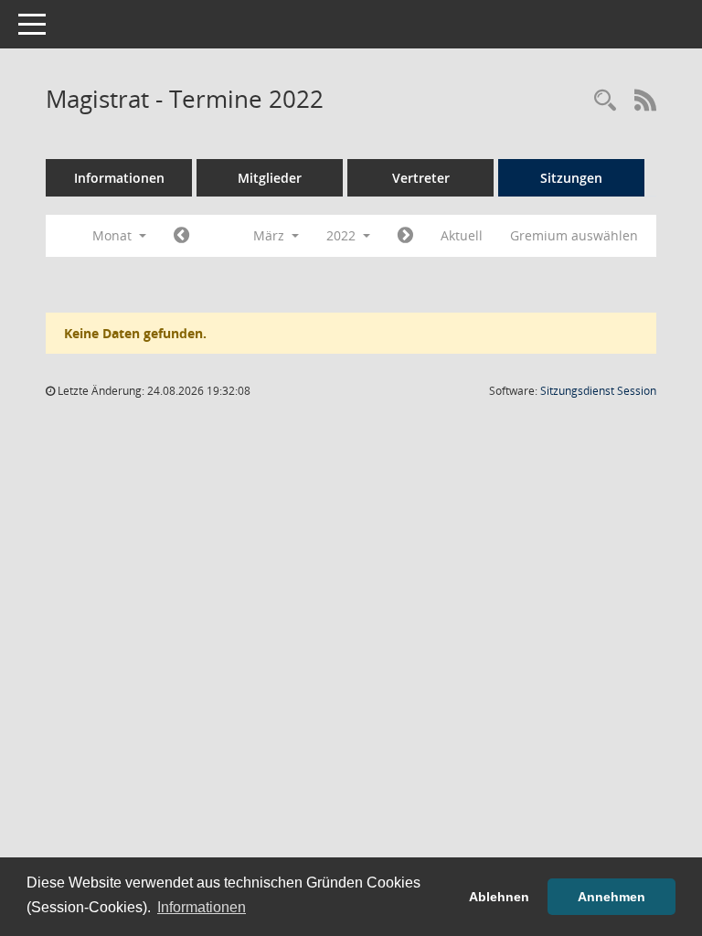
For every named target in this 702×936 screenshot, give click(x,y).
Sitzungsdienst (598, 391)
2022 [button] (342, 235)
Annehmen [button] (611, 896)
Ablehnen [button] (499, 896)
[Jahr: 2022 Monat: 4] (405, 235)
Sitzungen (571, 177)
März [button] (270, 235)
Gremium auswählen (574, 235)
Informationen (119, 177)
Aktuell (462, 235)
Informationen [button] (201, 907)
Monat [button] (113, 235)
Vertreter (421, 177)
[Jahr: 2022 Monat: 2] (181, 235)
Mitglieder (270, 177)
